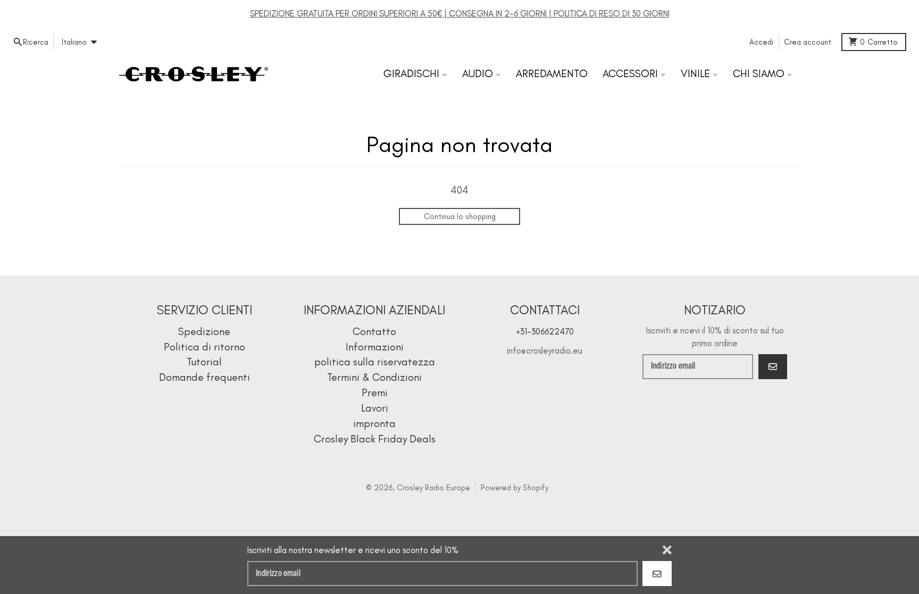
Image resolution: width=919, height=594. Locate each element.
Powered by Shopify (514, 487)
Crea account (807, 42)
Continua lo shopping (460, 216)
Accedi (761, 42)
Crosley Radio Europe (433, 487)
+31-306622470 (545, 331)
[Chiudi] (667, 549)
